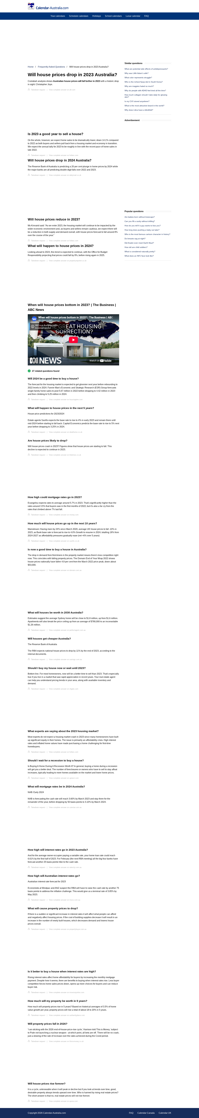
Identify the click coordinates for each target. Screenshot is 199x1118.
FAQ (146, 16)
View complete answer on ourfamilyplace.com (67, 1015)
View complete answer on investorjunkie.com (66, 992)
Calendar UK (165, 1113)
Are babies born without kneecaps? (140, 217)
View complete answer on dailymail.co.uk (65, 175)
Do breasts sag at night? (135, 238)
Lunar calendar (133, 16)
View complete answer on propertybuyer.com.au (67, 929)
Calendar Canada (146, 1113)
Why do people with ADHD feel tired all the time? (145, 90)
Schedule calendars (78, 16)
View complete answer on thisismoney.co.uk (66, 1041)
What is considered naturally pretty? (140, 251)
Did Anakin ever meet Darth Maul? (139, 243)
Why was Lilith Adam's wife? (137, 73)
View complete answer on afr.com (62, 90)
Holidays (96, 16)
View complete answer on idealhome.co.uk (65, 432)
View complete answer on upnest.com (64, 778)
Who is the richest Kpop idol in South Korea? (144, 82)
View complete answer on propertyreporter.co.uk (68, 261)
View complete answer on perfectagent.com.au (67, 630)
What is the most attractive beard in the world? (144, 106)
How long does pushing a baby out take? (142, 230)
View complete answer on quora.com (63, 1101)
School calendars (113, 16)
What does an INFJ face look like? (139, 256)
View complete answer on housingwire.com (66, 400)
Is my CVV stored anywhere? (137, 101)
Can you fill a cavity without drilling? (140, 221)
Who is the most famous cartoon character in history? (147, 234)
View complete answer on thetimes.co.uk (65, 455)
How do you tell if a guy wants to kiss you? (143, 226)
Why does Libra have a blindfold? (139, 110)
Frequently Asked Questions (51, 67)
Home (31, 67)
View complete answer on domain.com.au (65, 570)
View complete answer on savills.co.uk (64, 541)
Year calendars (57, 16)
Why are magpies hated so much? (139, 86)
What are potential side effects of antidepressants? (146, 69)
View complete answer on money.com (64, 515)
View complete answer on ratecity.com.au (65, 867)
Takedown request (37, 90)
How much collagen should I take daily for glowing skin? (146, 96)
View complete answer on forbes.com (63, 155)
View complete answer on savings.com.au (65, 659)
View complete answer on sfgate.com (63, 689)
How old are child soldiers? (136, 247)
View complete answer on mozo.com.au (64, 900)
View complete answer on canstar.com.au (65, 807)
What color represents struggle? (138, 77)
